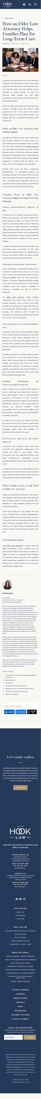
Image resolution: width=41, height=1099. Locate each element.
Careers (20, 994)
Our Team (20, 918)
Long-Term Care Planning (20, 963)
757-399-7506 (23, 863)
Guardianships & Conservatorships (20, 973)
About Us (20, 912)
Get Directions (20, 868)
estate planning (32, 146)
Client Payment (20, 1019)
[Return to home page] (20, 832)
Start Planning (20, 990)
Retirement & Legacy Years (20, 944)
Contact (20, 1002)
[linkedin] (16, 899)
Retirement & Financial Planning (20, 966)
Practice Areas (20, 952)
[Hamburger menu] (35, 4)
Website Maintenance (17, 1082)
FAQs (20, 1006)
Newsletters (20, 998)
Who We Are (20, 908)
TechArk (27, 1082)
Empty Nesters (20, 937)
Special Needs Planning (20, 981)
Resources (20, 1011)
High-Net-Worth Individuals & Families (20, 931)
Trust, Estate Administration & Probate (20, 959)
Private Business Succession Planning (20, 969)
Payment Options (20, 1015)
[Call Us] (29, 4)
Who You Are (20, 927)
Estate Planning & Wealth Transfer (20, 956)
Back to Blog (9, 18)
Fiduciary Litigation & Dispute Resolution (20, 977)
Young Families (20, 934)
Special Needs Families (20, 941)
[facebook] (20, 899)
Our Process (20, 915)
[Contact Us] (24, 4)
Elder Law (5, 43)
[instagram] (24, 899)
